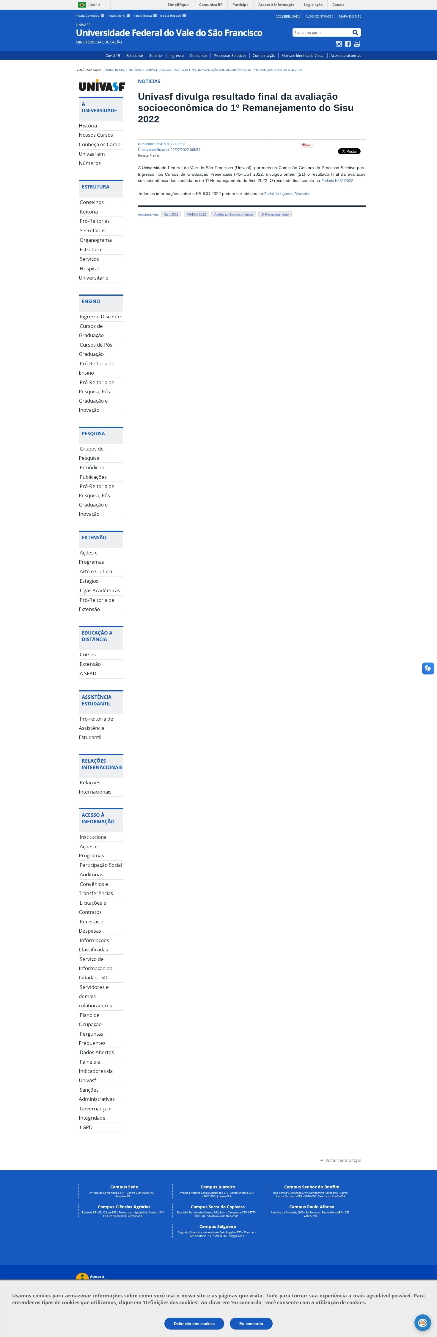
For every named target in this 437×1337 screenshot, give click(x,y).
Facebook (348, 44)
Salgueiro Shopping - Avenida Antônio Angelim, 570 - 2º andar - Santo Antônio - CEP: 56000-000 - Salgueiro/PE (217, 1234)
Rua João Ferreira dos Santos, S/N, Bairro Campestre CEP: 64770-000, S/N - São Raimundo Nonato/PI (216, 1214)
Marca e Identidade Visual (303, 55)
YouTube (357, 44)
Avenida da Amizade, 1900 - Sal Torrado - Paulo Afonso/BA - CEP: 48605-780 (310, 1214)
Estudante (134, 55)
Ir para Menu (118, 15)
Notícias (135, 70)
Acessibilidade (288, 16)
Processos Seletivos (230, 55)
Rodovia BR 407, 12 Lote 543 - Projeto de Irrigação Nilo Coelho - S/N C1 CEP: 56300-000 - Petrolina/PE (123, 1214)
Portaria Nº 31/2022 (337, 181)
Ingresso (176, 55)
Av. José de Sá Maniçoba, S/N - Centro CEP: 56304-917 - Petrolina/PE (122, 1194)
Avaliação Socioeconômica (233, 214)
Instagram (339, 44)
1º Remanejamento (275, 214)
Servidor (156, 55)
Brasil (94, 4)
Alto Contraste (319, 16)
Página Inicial (114, 70)
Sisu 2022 (171, 214)
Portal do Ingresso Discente (286, 194)
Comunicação (264, 55)
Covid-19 (113, 55)
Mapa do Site (350, 16)
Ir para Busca (144, 15)
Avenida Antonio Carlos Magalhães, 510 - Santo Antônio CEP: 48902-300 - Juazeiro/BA (217, 1194)
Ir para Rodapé (172, 15)
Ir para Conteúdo (89, 15)
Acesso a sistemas (346, 55)
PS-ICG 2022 (196, 214)
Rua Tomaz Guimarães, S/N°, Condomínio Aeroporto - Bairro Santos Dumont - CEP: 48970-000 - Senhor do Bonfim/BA (310, 1194)
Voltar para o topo (343, 1160)
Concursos (199, 55)
